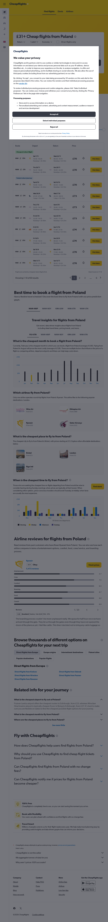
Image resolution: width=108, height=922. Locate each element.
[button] (54, 114)
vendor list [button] (23, 83)
